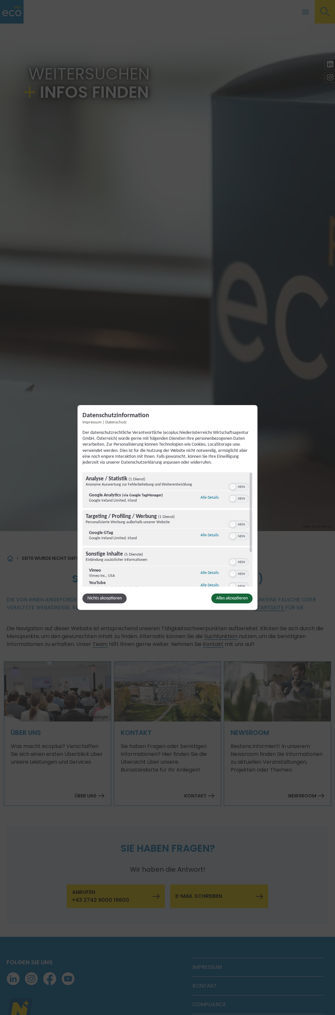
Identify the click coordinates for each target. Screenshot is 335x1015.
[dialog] (167, 507)
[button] (233, 487)
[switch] (238, 486)
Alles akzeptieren (232, 598)
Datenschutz (116, 422)
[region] (167, 529)
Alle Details (210, 497)
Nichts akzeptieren (104, 598)
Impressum (91, 422)
